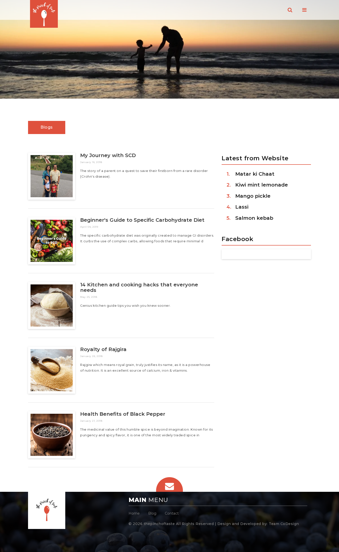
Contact (172, 513)
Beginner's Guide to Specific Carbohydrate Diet (142, 220)
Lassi (241, 207)
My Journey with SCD (108, 155)
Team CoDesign (284, 524)
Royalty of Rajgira (103, 349)
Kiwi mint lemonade (261, 185)
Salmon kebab (254, 218)
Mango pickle (253, 196)
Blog (152, 513)
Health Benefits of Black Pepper (122, 414)
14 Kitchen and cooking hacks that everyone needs (139, 287)
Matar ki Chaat (254, 174)
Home (134, 513)
